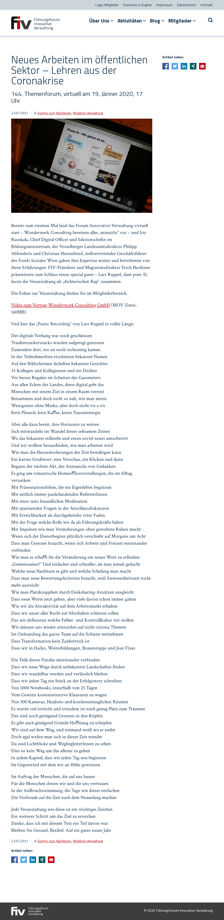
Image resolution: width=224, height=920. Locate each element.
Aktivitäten (129, 20)
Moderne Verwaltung (88, 113)
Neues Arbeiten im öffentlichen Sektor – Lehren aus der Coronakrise (79, 70)
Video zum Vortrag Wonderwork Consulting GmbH (60, 305)
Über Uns (99, 20)
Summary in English (137, 4)
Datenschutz (186, 4)
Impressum (164, 4)
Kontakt (207, 4)
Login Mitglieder (107, 4)
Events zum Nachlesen (54, 113)
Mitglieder (180, 20)
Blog (155, 20)
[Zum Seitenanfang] (213, 909)
